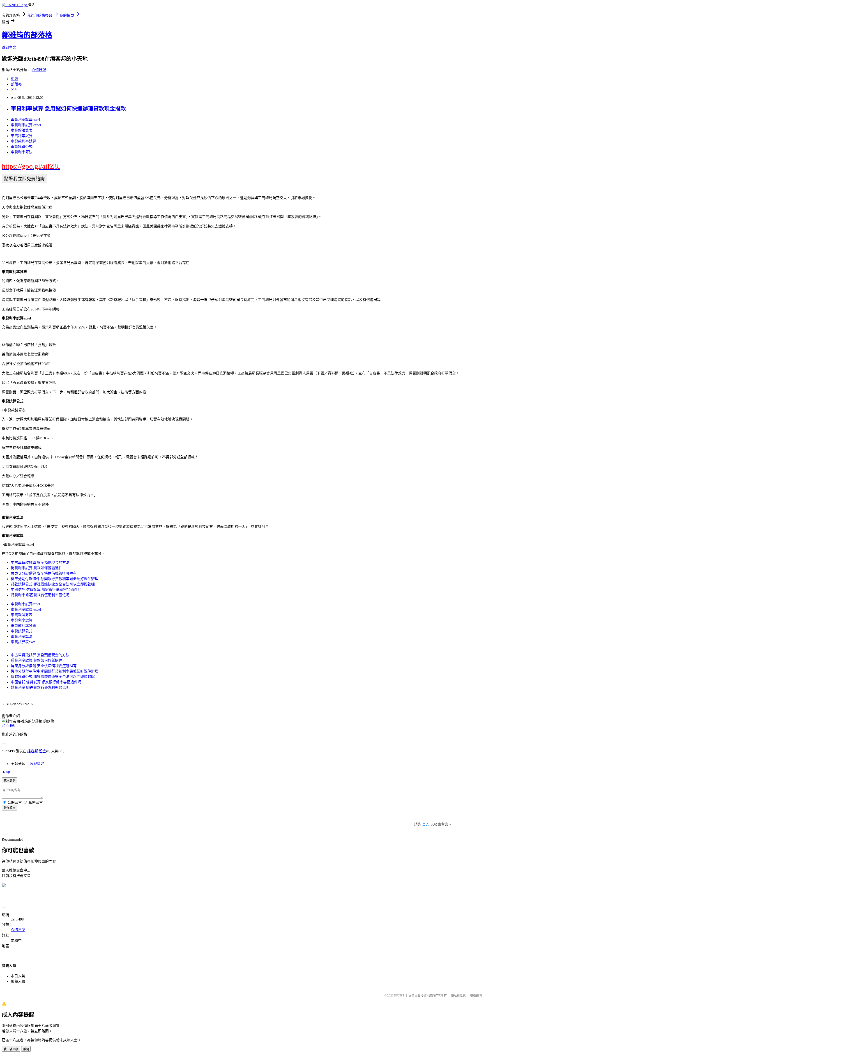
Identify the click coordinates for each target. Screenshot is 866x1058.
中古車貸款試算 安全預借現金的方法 (40, 563)
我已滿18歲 (11, 1049)
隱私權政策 (458, 995)
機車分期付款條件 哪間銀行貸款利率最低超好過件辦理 (54, 579)
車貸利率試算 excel (26, 125)
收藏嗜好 (37, 764)
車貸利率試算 (21, 136)
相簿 (14, 79)
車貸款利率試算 (23, 141)
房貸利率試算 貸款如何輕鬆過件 (36, 568)
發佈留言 (9, 808)
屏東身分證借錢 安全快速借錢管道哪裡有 (44, 573)
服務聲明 (476, 995)
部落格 (16, 84)
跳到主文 (9, 47)
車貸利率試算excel (25, 120)
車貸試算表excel (23, 642)
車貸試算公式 (21, 147)
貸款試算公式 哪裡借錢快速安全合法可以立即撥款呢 (53, 584)
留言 (42, 751)
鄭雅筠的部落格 (27, 35)
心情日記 (39, 70)
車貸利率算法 (21, 152)
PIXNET (399, 995)
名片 (14, 90)
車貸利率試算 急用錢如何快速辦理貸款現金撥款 (68, 109)
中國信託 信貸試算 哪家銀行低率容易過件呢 (46, 590)
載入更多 (9, 780)
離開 (26, 1049)
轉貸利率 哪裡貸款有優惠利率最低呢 (40, 595)
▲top (6, 771)
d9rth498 (8, 726)
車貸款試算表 (21, 130)
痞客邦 (32, 751)
